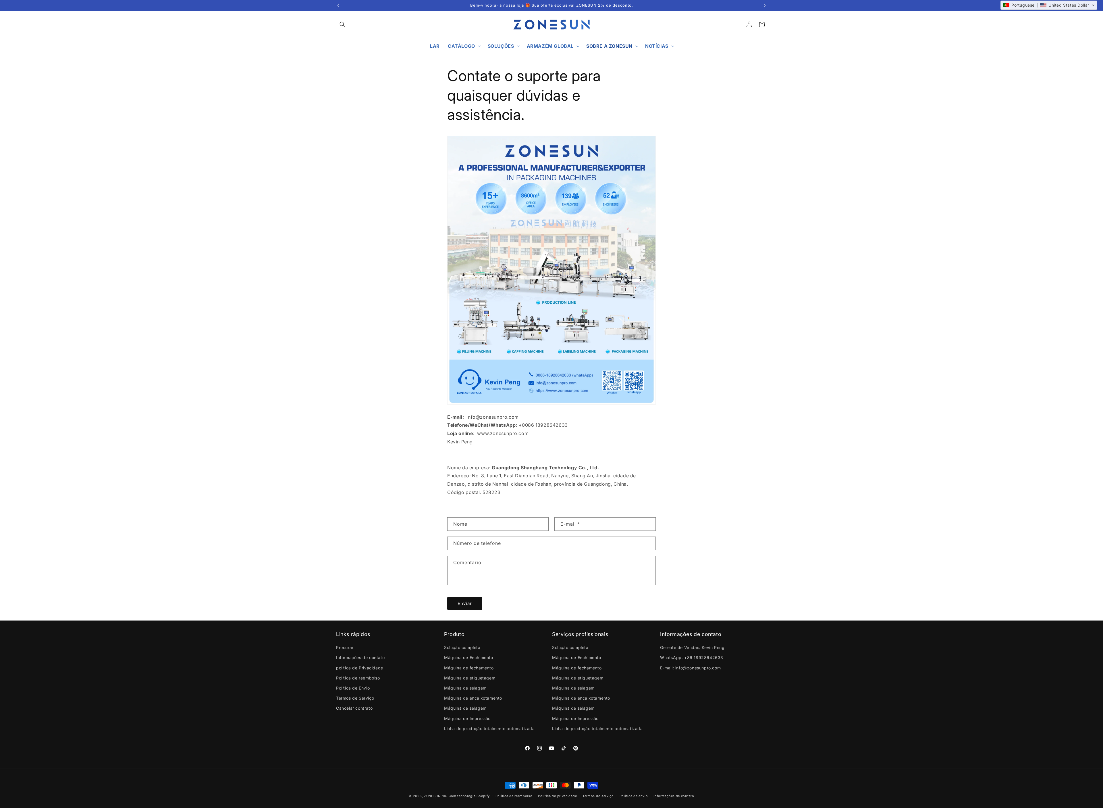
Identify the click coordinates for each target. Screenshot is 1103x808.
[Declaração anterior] (338, 5)
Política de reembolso (514, 796)
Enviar (465, 603)
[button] (342, 24)
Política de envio (634, 796)
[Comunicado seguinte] (765, 5)
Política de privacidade (557, 796)
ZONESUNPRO (436, 796)
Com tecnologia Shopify (469, 796)
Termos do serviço (598, 796)
